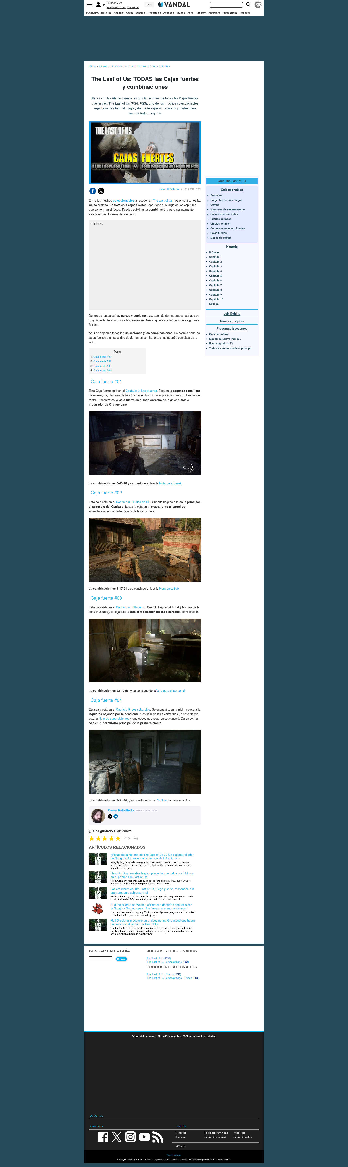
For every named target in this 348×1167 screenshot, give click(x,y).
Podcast (245, 12)
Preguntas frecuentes (232, 328)
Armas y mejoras (232, 321)
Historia (232, 246)
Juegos (140, 12)
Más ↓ (149, 4)
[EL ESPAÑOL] (258, 4)
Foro (190, 12)
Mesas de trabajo (221, 237)
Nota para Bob (169, 588)
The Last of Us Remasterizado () (168, 961)
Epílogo (214, 304)
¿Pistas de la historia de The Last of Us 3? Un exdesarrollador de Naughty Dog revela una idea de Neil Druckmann (152, 856)
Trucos (181, 12)
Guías (129, 12)
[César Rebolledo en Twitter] (110, 816)
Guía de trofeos (218, 334)
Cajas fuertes (218, 233)
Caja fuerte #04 (102, 370)
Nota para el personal (170, 690)
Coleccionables (232, 189)
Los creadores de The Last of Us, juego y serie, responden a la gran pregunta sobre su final (152, 891)
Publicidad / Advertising (216, 1133)
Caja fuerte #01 (102, 356)
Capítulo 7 (215, 285)
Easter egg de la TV (221, 343)
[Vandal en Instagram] (130, 1136)
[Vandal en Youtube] (144, 1136)
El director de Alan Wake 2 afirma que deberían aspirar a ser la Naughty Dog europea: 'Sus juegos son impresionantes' (151, 906)
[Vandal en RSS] (158, 1136)
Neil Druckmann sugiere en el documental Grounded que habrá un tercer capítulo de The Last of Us (153, 922)
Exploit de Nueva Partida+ (225, 338)
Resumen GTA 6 (115, 3)
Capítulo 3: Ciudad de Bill (133, 502)
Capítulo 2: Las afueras (141, 390)
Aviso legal (239, 1133)
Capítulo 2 (215, 261)
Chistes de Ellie (220, 223)
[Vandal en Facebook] (103, 1136)
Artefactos (216, 195)
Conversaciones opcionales (227, 228)
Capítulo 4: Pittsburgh (130, 607)
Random (201, 12)
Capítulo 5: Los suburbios (133, 709)
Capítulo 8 (215, 290)
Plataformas (230, 12)
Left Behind (232, 313)
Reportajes (154, 12)
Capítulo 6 (215, 280)
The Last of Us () (159, 958)
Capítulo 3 (215, 266)
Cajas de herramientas (224, 214)
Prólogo (214, 252)
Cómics (215, 204)
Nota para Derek (170, 483)
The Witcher (133, 7)
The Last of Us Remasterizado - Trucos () (173, 978)
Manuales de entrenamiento (227, 209)
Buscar (121, 959)
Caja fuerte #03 (102, 366)
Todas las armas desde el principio (230, 348)
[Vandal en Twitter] (117, 1136)
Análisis (119, 12)
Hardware (214, 12)
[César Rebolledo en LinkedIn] (115, 816)
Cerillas (162, 800)
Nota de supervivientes (114, 718)
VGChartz (180, 1146)
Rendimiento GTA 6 (116, 7)
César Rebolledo (169, 189)
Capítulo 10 (216, 299)
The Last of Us (163, 200)
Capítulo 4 (215, 271)
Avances (168, 12)
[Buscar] (248, 4)
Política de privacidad (215, 1137)
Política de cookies (243, 1137)
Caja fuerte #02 (102, 361)
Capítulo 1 (215, 257)
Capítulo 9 (215, 294)
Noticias (106, 12)
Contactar (180, 1137)
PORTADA (92, 12)
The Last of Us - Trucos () (164, 974)
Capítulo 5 (215, 275)
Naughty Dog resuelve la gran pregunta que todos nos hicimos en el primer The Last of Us (152, 875)
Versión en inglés (174, 1155)
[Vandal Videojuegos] (174, 4)
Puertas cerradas (220, 219)
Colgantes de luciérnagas (226, 200)
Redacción (181, 1133)
